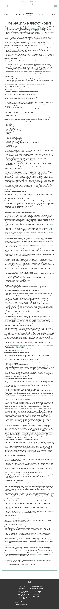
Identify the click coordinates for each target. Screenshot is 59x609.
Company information (36, 588)
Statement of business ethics (22, 595)
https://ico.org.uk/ (36, 554)
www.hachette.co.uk (31, 562)
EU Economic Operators (22, 603)
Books (41, 14)
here (10, 550)
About (18, 14)
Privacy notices (36, 589)
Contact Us (22, 588)
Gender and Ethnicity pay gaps (22, 592)
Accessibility (22, 589)
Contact (53, 14)
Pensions (36, 594)
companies (13, 81)
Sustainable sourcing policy (22, 600)
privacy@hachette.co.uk (15, 89)
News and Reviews (29, 14)
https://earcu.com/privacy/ (21, 346)
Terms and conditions (36, 593)
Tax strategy (36, 596)
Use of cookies (37, 591)
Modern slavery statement (22, 597)
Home (6, 14)
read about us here (35, 28)
